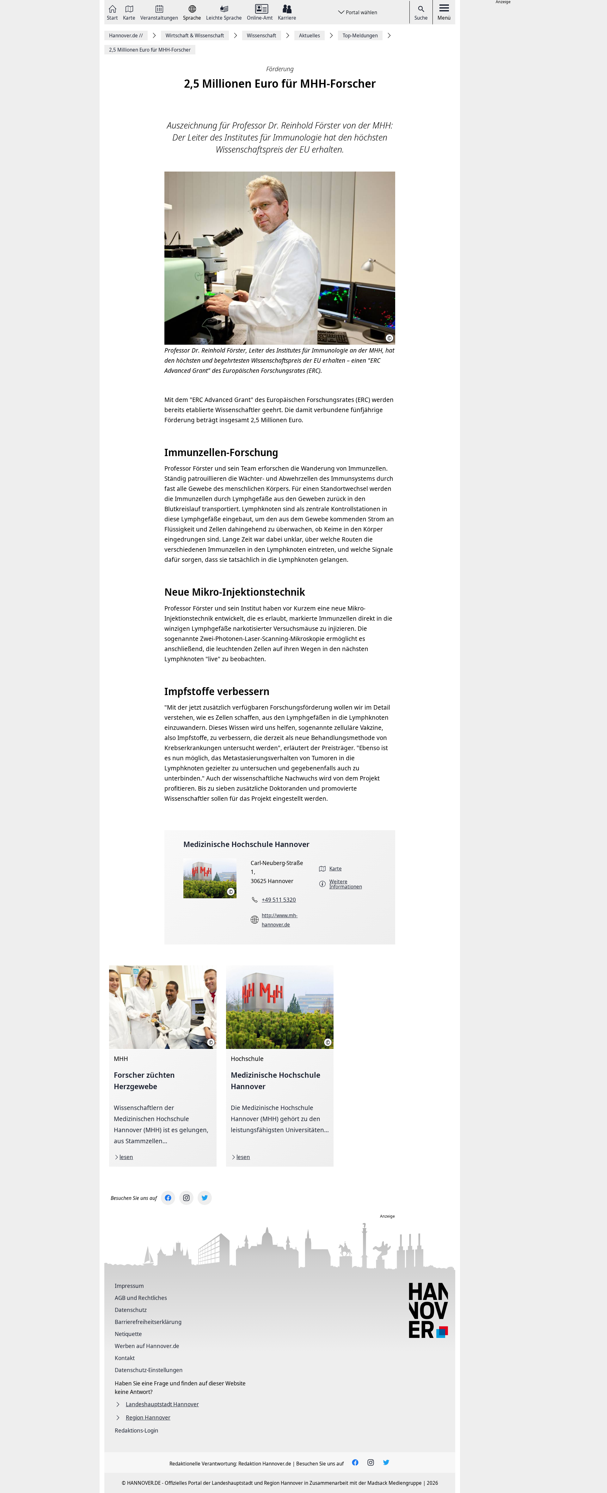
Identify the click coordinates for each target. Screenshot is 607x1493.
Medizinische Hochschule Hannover (246, 844)
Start (112, 17)
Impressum (129, 1286)
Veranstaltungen (159, 17)
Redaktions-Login (136, 1430)
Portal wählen (361, 12)
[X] (205, 1198)
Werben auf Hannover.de (147, 1346)
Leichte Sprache (224, 17)
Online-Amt (260, 17)
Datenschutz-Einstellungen (149, 1370)
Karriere (287, 17)
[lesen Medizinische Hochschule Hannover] (279, 1066)
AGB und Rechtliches (141, 1298)
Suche (421, 17)
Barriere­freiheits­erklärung (148, 1322)
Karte (129, 17)
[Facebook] (168, 1198)
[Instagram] (186, 1198)
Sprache (192, 17)
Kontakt (125, 1358)
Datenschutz (131, 1310)
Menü (444, 17)
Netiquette (128, 1334)
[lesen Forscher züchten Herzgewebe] (162, 1066)
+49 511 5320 (279, 899)
